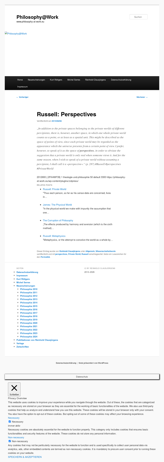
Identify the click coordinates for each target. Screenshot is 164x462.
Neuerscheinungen (36, 79)
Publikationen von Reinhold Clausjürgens (37, 339)
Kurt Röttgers (56, 79)
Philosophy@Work (37, 16)
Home (20, 79)
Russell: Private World (54, 189)
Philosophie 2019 (28, 319)
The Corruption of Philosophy (58, 220)
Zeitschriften (22, 346)
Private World (74, 254)
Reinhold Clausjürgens (95, 79)
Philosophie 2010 (28, 289)
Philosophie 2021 (28, 326)
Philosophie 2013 (28, 299)
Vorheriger (22, 97)
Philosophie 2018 (28, 316)
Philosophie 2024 (28, 336)
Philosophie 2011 (28, 292)
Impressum (22, 86)
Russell (85, 254)
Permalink (45, 256)
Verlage (20, 343)
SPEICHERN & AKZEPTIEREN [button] (25, 456)
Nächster (142, 97)
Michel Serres (73, 79)
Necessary (17, 421)
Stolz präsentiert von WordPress (93, 362)
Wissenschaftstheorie (106, 251)
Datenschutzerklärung (121, 79)
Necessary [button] (14, 417)
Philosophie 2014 (28, 302)
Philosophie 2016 (28, 309)
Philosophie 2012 (28, 295)
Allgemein (90, 251)
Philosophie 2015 (28, 306)
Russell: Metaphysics (54, 235)
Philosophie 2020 (28, 322)
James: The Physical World (57, 204)
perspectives (61, 254)
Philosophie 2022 (28, 329)
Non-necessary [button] (16, 437)
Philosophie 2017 (28, 312)
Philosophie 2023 (28, 333)
